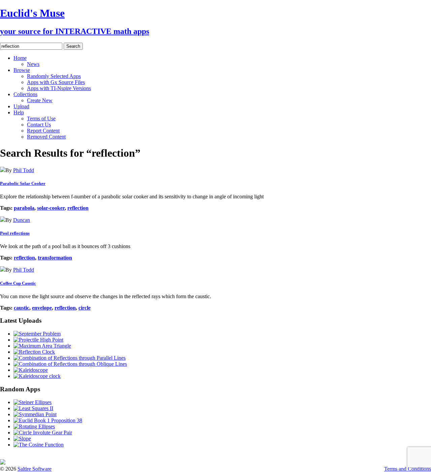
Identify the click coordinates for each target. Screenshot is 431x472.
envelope (42, 308)
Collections (25, 94)
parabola (24, 208)
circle (84, 308)
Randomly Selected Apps (54, 76)
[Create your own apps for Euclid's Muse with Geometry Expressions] (2, 463)
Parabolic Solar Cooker (22, 183)
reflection (78, 208)
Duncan (21, 220)
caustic (21, 308)
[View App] (2, 170)
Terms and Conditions (407, 469)
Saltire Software (35, 469)
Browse (21, 70)
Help (18, 112)
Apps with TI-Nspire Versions (59, 88)
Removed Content (46, 137)
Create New (40, 100)
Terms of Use (41, 118)
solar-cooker (51, 208)
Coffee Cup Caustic (18, 283)
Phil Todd (23, 170)
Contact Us (39, 124)
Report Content (43, 130)
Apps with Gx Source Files (56, 82)
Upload (21, 106)
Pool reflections (15, 233)
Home (20, 58)
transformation (55, 258)
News (33, 64)
